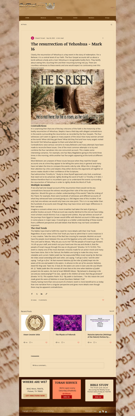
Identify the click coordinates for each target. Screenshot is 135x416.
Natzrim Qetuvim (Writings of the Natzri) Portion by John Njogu (99, 335)
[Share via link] (46, 294)
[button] (111, 24)
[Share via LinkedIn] (41, 294)
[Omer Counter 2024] (35, 323)
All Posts (24, 24)
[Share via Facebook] (32, 294)
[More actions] (103, 38)
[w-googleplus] (106, 412)
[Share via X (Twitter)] (37, 294)
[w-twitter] (103, 411)
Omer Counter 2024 (32, 334)
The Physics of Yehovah (65, 334)
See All (112, 311)
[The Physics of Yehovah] (67, 323)
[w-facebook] (100, 412)
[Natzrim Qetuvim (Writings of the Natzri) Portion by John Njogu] (99, 323)
